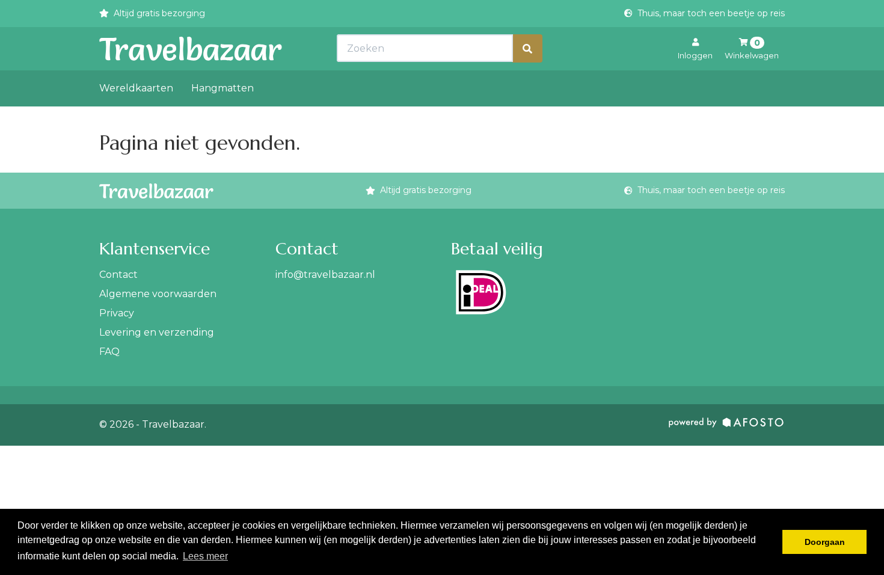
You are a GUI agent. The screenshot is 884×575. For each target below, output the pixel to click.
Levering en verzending (156, 332)
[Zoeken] (527, 48)
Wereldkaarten (136, 88)
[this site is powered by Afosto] (726, 425)
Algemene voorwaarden (157, 294)
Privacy (116, 313)
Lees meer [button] (205, 556)
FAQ (109, 351)
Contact (118, 274)
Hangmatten (222, 88)
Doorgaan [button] (825, 542)
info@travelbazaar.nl (325, 274)
